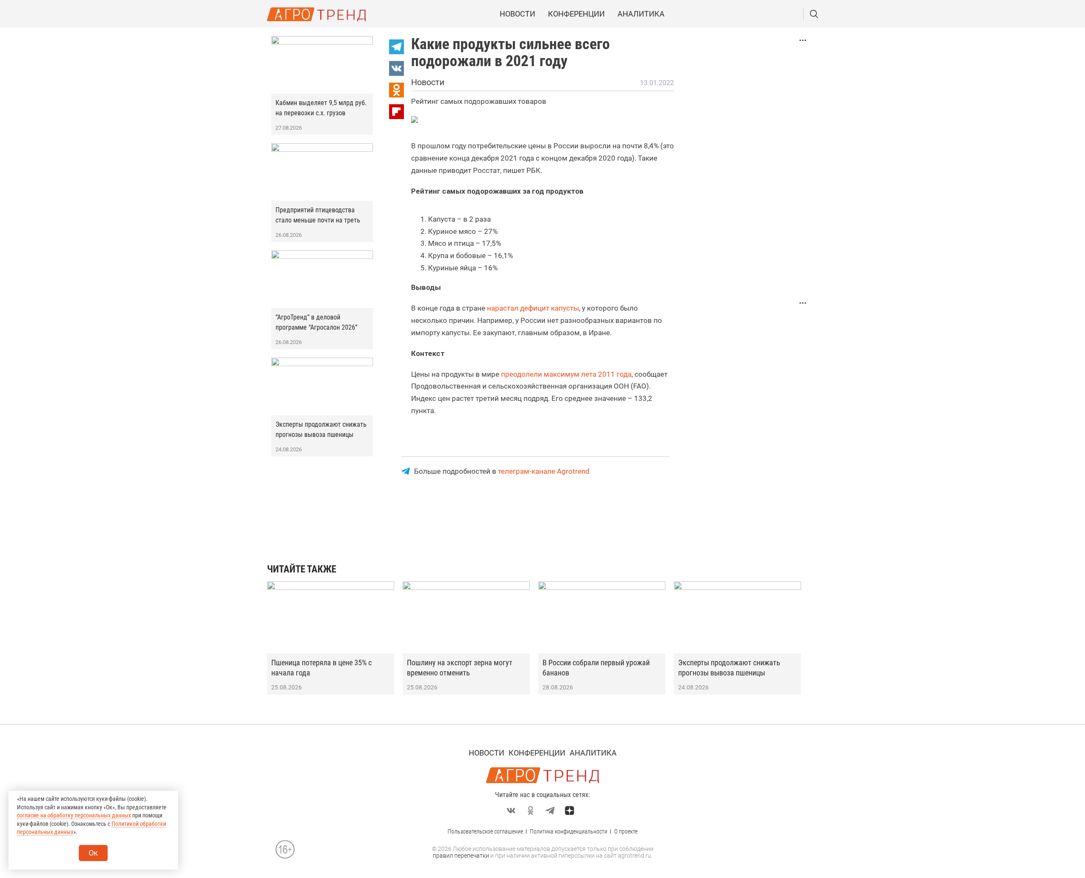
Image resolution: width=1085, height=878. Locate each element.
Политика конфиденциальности (568, 831)
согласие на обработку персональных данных (74, 815)
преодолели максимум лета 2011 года (566, 374)
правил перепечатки (461, 855)
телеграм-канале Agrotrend (544, 471)
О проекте (625, 831)
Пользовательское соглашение (485, 831)
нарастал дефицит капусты (533, 308)
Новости (517, 13)
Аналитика (641, 13)
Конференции (576, 13)
